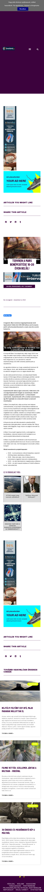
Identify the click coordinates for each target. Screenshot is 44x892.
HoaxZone (31, 884)
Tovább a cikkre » (8, 733)
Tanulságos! (15, 886)
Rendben (23, 9)
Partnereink (29, 886)
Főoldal (11, 884)
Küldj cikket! (22, 890)
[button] (30, 49)
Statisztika (36, 890)
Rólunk (20, 884)
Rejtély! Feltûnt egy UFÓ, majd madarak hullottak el (17, 709)
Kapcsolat (8, 890)
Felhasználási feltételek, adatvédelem (22, 888)
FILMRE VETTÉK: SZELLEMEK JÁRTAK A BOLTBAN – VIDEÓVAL (19, 769)
